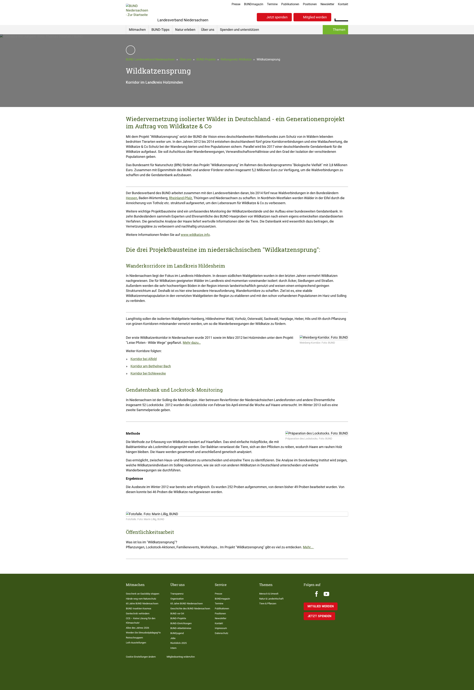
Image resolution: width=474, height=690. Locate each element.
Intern (173, 648)
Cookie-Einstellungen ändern (141, 656)
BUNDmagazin (253, 4)
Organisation (177, 598)
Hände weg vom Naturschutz (141, 598)
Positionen (310, 4)
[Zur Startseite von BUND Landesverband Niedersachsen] (137, 12)
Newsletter (327, 4)
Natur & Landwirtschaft (271, 598)
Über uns (207, 30)
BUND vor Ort (177, 613)
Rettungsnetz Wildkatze (236, 59)
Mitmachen (137, 30)
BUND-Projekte (206, 59)
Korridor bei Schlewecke (148, 373)
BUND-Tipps (160, 30)
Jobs (173, 638)
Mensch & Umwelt (268, 593)
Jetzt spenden (277, 17)
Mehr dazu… (192, 343)
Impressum (221, 628)
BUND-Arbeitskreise (180, 628)
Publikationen (290, 4)
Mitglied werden (315, 17)
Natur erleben (185, 30)
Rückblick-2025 (178, 643)
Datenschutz (221, 633)
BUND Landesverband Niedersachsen (150, 59)
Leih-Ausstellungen (136, 642)
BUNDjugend (177, 633)
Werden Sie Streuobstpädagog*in (143, 632)
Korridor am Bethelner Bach (151, 366)
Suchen (345, 16)
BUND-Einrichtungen (181, 623)
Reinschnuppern (134, 637)
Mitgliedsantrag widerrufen (181, 656)
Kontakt (343, 4)
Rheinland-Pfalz (180, 198)
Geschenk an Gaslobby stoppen (142, 593)
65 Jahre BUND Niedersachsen (142, 603)
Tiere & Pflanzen (267, 603)
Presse (236, 4)
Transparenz (176, 593)
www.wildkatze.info (195, 235)
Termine (272, 4)
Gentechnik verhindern (137, 613)
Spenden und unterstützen (239, 30)
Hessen (131, 198)
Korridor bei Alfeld (144, 359)
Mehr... (308, 547)
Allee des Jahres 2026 (137, 627)
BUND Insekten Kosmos (138, 608)
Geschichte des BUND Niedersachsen (190, 608)
